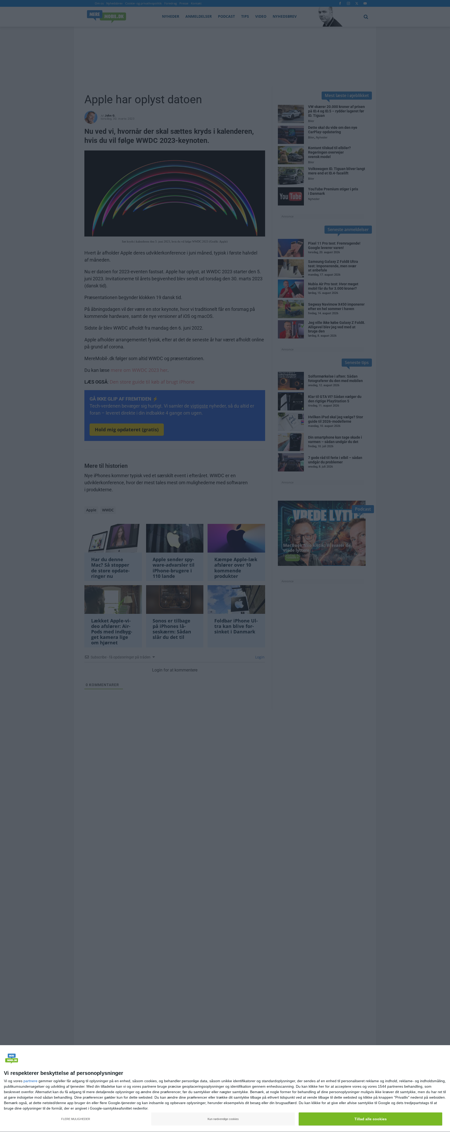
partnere (30, 1081)
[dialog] (225, 1088)
